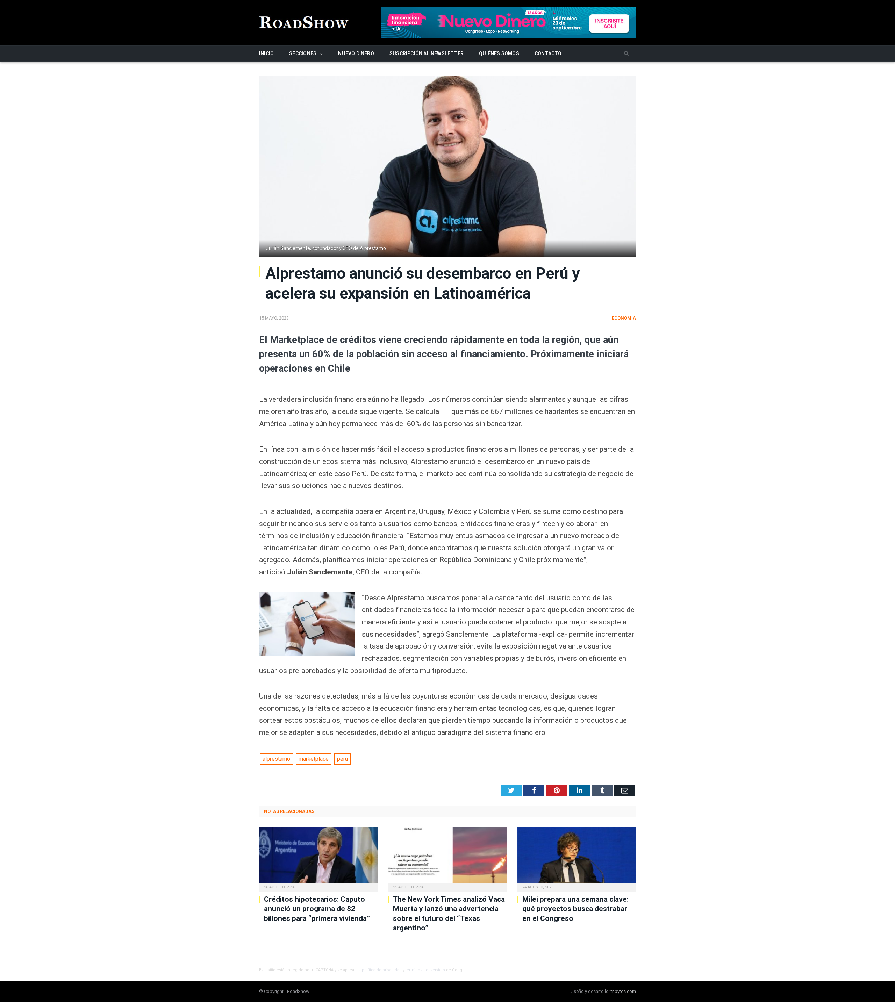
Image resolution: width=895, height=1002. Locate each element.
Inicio (266, 53)
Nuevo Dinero (356, 53)
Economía (624, 318)
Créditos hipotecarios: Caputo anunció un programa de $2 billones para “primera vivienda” (317, 909)
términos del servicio (425, 970)
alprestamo (276, 759)
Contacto (548, 53)
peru (342, 759)
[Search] (626, 54)
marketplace (314, 759)
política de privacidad (382, 970)
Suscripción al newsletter (426, 53)
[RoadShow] (304, 21)
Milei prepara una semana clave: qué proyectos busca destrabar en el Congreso (575, 909)
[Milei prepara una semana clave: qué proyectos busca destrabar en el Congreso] (576, 858)
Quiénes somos (499, 53)
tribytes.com (623, 991)
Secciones (302, 53)
